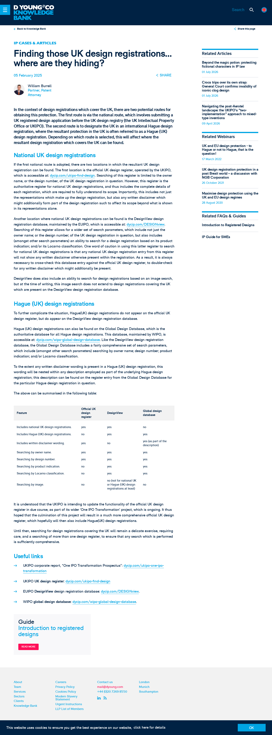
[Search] (251, 10)
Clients (19, 701)
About (18, 682)
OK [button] (251, 728)
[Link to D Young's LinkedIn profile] (99, 698)
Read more (28, 646)
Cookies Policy (65, 692)
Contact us (105, 682)
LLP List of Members (69, 709)
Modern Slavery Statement (66, 698)
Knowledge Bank (25, 706)
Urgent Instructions (68, 704)
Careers (60, 682)
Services (20, 692)
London (144, 682)
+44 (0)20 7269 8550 (112, 692)
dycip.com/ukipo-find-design (72, 175)
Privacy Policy (65, 687)
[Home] (37, 7)
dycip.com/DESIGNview (145, 224)
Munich (144, 687)
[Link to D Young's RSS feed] (106, 698)
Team (17, 687)
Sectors (19, 696)
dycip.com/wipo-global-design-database (68, 340)
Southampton (148, 692)
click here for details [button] (149, 727)
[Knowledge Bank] (37, 15)
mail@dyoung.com (110, 687)
